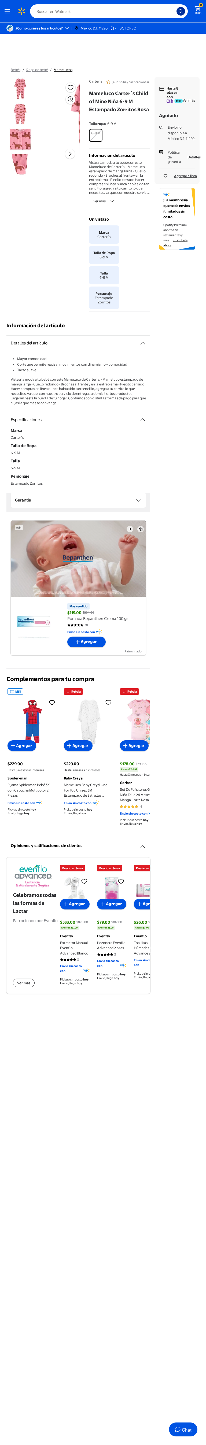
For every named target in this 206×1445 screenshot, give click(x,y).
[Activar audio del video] (140, 529)
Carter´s (95, 81)
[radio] (96, 135)
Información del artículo (35, 325)
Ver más (99, 201)
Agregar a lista (185, 176)
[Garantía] (138, 500)
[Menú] (8, 11)
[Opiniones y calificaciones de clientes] (142, 844)
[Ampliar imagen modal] (70, 99)
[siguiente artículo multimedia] (70, 154)
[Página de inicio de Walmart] (21, 11)
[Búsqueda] (180, 11)
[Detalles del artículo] (142, 343)
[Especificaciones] (142, 419)
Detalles (194, 157)
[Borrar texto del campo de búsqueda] (173, 11)
